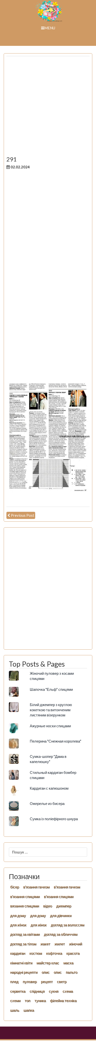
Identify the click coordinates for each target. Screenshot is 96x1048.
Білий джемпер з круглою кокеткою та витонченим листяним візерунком (51, 709)
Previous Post (22, 515)
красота (73, 953)
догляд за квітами (25, 934)
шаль (14, 1010)
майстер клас (47, 962)
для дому (18, 915)
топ (27, 1000)
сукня (53, 991)
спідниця (37, 991)
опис (45, 972)
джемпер (63, 906)
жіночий (75, 943)
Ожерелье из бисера (47, 803)
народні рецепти (23, 972)
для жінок (39, 925)
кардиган (17, 953)
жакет (45, 943)
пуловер (30, 981)
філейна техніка (63, 1000)
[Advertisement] (48, 108)
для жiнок (18, 925)
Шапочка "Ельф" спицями (51, 689)
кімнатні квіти (21, 962)
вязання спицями (24, 906)
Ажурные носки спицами (50, 726)
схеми (15, 1000)
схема (68, 991)
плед (14, 981)
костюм (35, 953)
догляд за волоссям (67, 925)
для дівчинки (60, 915)
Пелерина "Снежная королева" (55, 741)
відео (47, 906)
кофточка (54, 953)
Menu (49, 28)
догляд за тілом (23, 943)
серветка (17, 991)
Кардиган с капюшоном (49, 788)
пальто (71, 972)
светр (61, 981)
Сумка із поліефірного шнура (54, 819)
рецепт (47, 981)
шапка (28, 1010)
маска (68, 962)
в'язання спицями (25, 896)
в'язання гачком (36, 887)
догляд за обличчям (60, 934)
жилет (59, 943)
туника (40, 1000)
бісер (14, 887)
